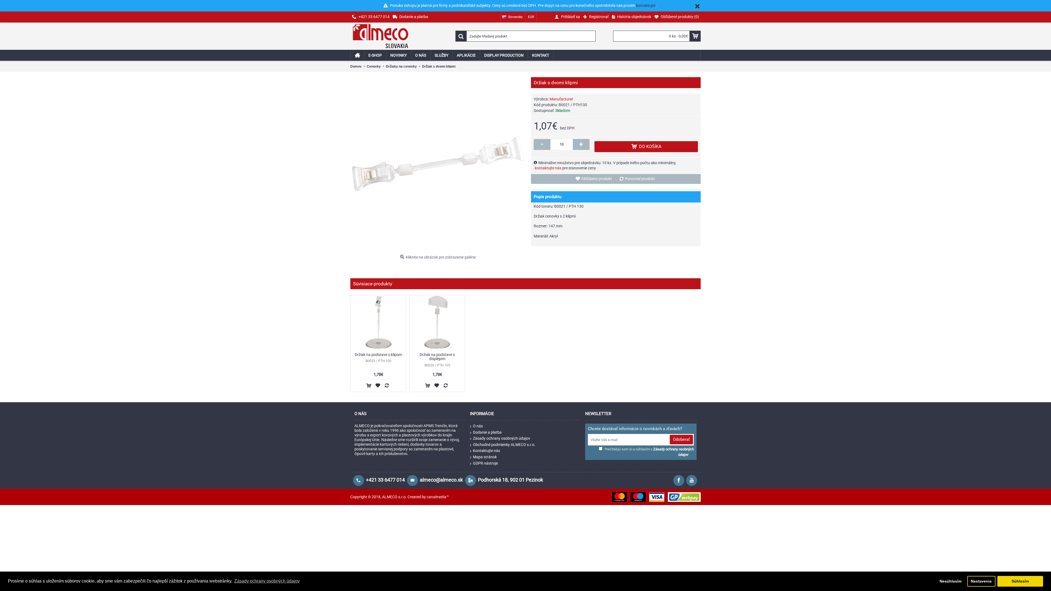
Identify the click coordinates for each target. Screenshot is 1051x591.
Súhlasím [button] (1020, 581)
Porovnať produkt (640, 178)
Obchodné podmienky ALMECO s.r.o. (504, 444)
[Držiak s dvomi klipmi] (438, 164)
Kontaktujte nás (486, 450)
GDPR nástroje (485, 463)
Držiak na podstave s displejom (437, 356)
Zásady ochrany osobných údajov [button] (267, 581)
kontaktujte (646, 5)
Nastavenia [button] (981, 581)
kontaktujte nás (548, 168)
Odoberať (681, 439)
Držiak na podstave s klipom (378, 354)
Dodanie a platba (487, 432)
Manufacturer (561, 99)
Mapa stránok (485, 457)
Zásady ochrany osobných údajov (501, 438)
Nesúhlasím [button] (951, 581)
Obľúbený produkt (596, 178)
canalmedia (436, 497)
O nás (478, 426)
